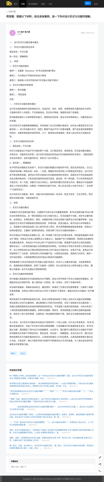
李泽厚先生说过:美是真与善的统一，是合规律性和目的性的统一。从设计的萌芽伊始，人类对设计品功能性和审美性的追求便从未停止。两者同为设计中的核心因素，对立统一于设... (51, 384)
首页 (15, 4)
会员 (96, 4)
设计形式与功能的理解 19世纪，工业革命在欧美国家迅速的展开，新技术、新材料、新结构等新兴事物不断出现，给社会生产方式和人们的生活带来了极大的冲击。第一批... (52, 415)
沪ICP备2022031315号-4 (71, 479)
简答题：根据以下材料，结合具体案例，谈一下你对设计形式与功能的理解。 (49, 16)
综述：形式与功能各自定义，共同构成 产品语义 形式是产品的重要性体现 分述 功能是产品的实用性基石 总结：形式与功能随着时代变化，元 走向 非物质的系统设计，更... (52, 431)
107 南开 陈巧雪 (23, 32)
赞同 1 (13, 353)
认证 (50, 4)
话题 (43, 4)
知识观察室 (33, 4)
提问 (87, 3)
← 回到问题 (11, 11)
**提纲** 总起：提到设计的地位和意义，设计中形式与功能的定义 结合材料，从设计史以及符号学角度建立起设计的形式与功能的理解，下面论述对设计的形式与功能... (51, 400)
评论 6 (23, 353)
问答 (23, 4)
